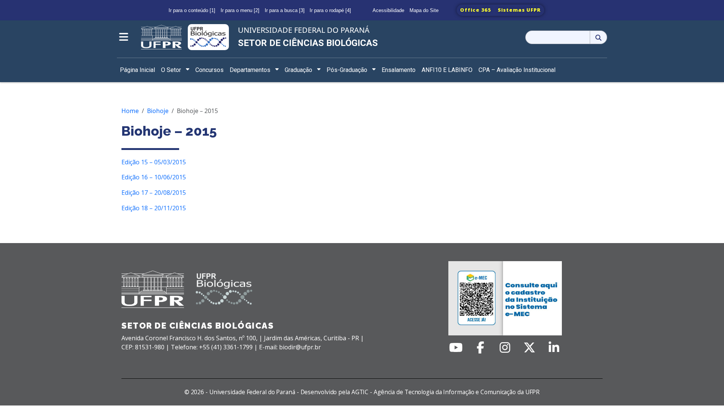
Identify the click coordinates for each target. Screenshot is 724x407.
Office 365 (475, 9)
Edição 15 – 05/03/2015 (153, 162)
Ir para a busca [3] (285, 10)
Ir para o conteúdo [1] (192, 10)
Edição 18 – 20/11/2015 (153, 208)
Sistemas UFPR (519, 9)
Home (130, 111)
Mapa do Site (424, 10)
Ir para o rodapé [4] (330, 10)
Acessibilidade (388, 10)
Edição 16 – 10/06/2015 (153, 177)
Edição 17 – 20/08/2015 (153, 192)
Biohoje (158, 111)
